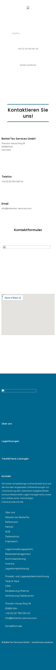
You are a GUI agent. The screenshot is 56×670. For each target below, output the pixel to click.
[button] (28, 21)
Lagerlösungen (10, 441)
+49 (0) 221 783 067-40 (28, 49)
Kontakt (6, 476)
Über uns (7, 423)
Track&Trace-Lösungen (15, 458)
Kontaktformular (28, 230)
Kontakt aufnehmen (28, 65)
